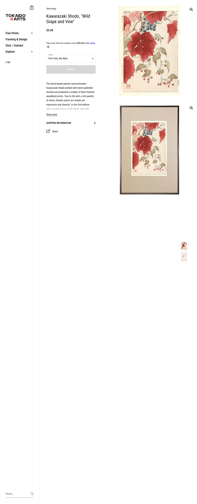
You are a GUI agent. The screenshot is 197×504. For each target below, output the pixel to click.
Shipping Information (58, 123)
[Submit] (32, 493)
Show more (51, 114)
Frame (50, 55)
